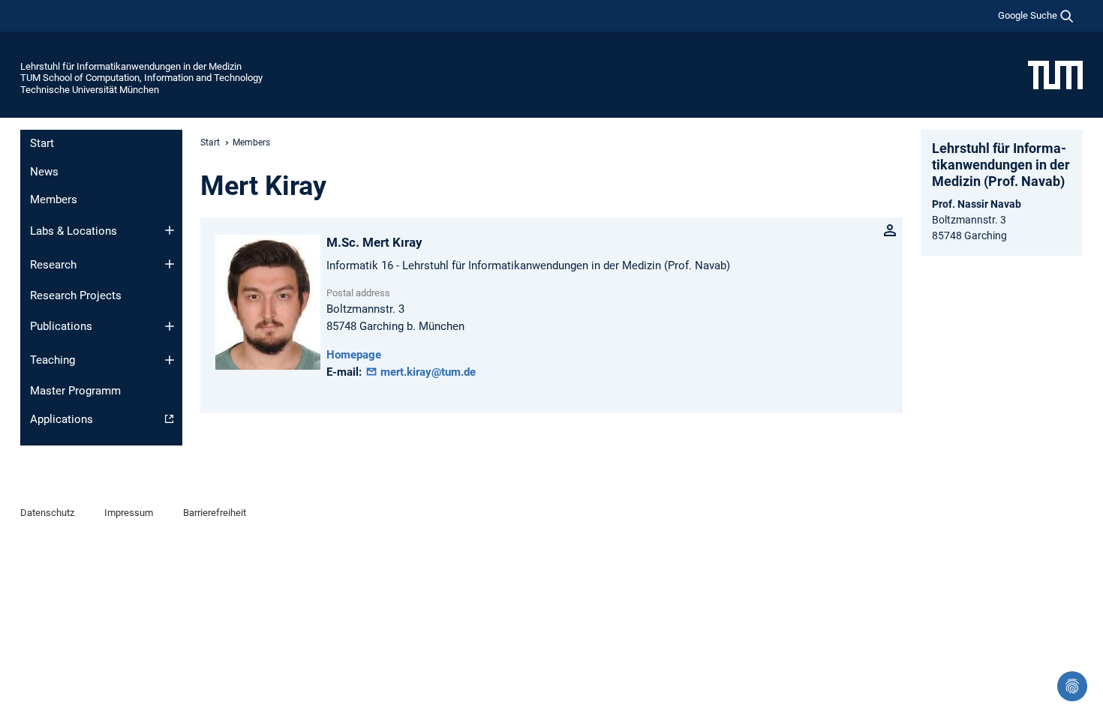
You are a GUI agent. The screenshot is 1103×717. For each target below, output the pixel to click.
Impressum (128, 512)
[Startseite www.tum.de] (1055, 74)
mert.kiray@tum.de (426, 372)
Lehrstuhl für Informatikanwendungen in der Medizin (131, 66)
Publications (61, 326)
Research (53, 265)
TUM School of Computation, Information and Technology (141, 77)
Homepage (353, 355)
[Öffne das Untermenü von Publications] (170, 326)
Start (42, 143)
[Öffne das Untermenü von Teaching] (170, 360)
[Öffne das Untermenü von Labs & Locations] (170, 230)
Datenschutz (47, 512)
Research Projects (76, 295)
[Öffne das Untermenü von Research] (170, 264)
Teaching (52, 360)
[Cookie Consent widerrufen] (1072, 686)
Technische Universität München (89, 89)
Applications (61, 419)
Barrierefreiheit (214, 512)
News (44, 171)
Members (53, 199)
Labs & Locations (73, 231)
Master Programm (75, 391)
